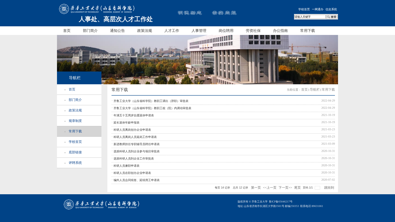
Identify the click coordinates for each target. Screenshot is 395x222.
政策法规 (144, 31)
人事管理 (199, 31)
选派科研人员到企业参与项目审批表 (137, 151)
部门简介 (90, 31)
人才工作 (171, 31)
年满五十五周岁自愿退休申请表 (134, 115)
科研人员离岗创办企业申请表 (132, 129)
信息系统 (331, 9)
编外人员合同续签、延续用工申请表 (137, 180)
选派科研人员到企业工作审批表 (134, 158)
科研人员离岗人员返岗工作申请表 (135, 137)
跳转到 (329, 187)
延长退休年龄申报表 (126, 122)
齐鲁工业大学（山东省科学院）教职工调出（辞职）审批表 (151, 101)
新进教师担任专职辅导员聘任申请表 (137, 144)
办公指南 (280, 31)
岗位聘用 (226, 31)
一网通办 (317, 9)
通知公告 (117, 31)
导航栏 (315, 89)
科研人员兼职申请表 (126, 165)
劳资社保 (253, 31)
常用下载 (307, 31)
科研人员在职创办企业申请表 (132, 173)
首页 (67, 31)
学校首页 (304, 9)
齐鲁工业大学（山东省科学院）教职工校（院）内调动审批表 (152, 108)
